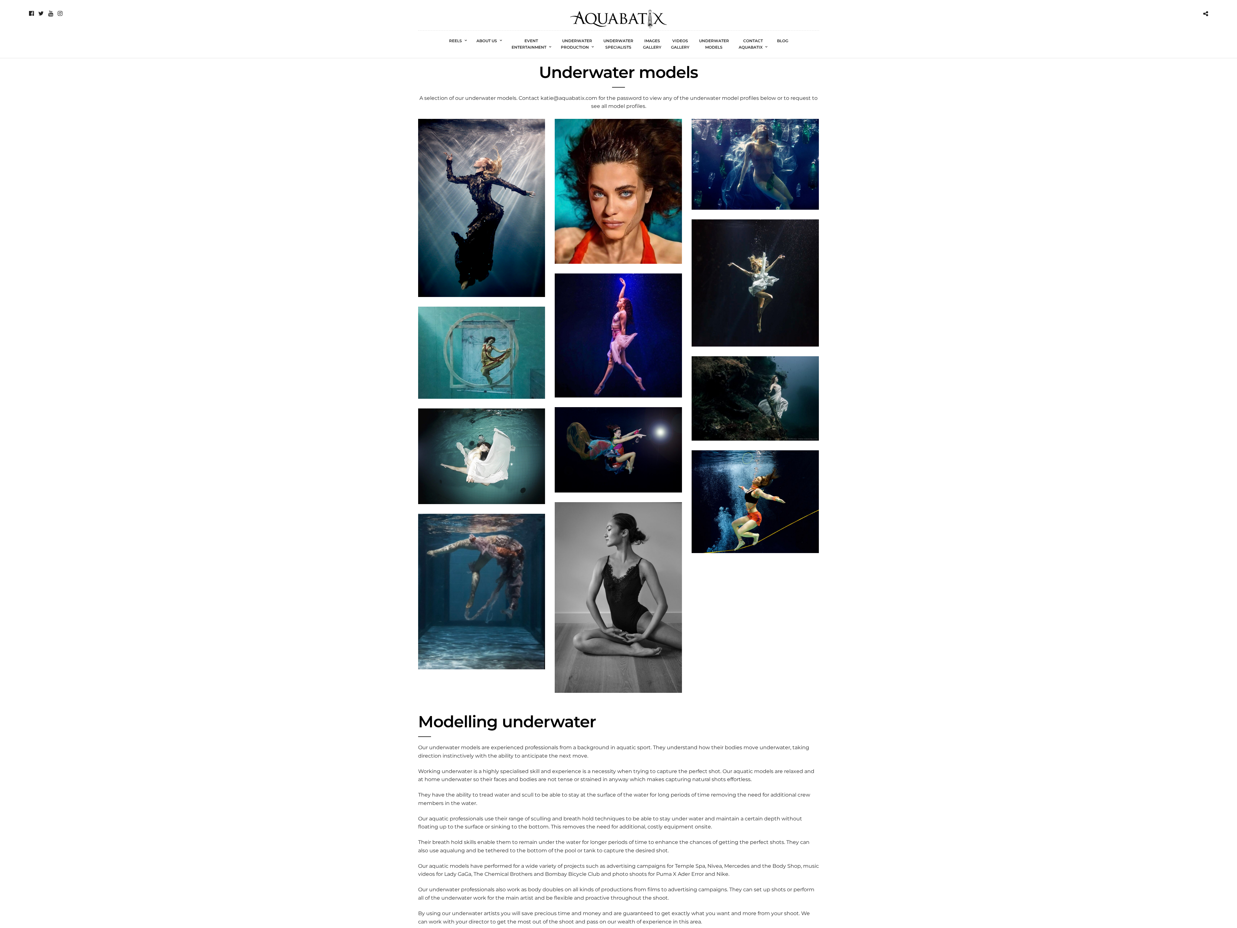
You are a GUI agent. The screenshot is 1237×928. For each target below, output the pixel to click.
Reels (455, 40)
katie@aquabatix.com (569, 98)
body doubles (545, 889)
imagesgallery (652, 44)
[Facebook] (31, 13)
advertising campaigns (636, 866)
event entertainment (529, 44)
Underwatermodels (714, 44)
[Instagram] (60, 13)
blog (782, 40)
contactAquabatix (751, 44)
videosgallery (680, 44)
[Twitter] (41, 13)
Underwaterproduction (576, 44)
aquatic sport (634, 747)
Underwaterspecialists (618, 44)
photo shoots (629, 874)
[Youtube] (50, 13)
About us (486, 40)
